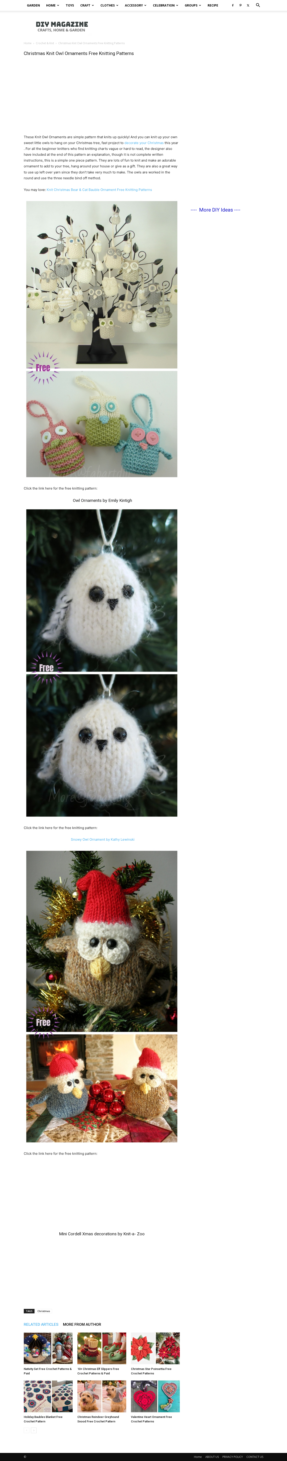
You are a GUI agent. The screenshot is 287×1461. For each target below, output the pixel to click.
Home (51, 5)
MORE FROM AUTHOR (82, 1324)
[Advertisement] (181, 26)
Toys (70, 5)
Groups (191, 5)
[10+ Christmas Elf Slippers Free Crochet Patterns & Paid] (101, 1348)
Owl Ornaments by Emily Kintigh (102, 500)
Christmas (43, 1311)
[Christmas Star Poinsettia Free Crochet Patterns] (155, 1348)
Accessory (134, 5)
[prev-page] (26, 1430)
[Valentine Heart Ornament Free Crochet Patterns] (155, 1396)
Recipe (213, 5)
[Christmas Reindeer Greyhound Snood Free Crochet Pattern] (101, 1396)
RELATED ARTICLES (41, 1324)
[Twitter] (248, 5)
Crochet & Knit (45, 43)
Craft (85, 5)
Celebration (164, 5)
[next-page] (34, 1430)
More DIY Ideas (216, 210)
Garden (33, 5)
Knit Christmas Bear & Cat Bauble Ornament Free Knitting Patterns (99, 190)
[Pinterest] (240, 5)
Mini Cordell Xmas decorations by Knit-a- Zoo (102, 1233)
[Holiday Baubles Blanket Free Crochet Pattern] (48, 1396)
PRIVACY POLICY (232, 1457)
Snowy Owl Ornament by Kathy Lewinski (103, 839)
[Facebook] (232, 5)
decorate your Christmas (144, 143)
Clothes (107, 5)
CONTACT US (254, 1457)
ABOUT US (212, 1457)
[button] (257, 6)
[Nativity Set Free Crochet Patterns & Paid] (48, 1348)
